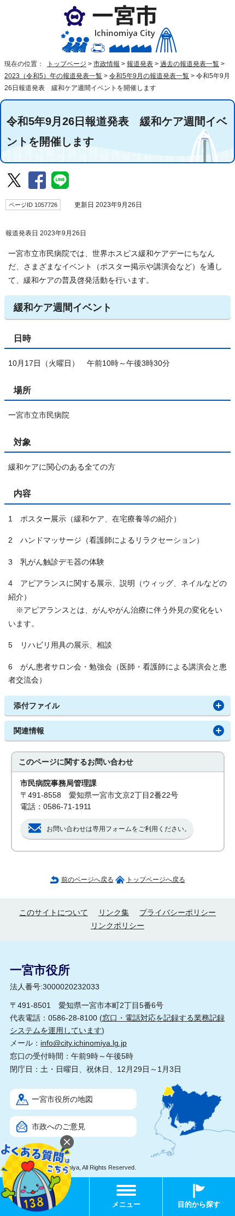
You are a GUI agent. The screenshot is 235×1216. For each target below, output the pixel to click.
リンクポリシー (117, 926)
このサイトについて (53, 913)
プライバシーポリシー (177, 913)
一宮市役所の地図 (62, 1099)
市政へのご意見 (58, 1127)
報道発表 (140, 64)
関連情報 (29, 731)
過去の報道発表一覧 (189, 64)
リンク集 (113, 913)
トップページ (66, 64)
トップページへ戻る (155, 879)
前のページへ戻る (87, 879)
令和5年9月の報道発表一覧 (149, 76)
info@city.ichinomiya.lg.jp (83, 1043)
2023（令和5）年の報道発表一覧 (53, 76)
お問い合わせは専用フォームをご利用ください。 (118, 829)
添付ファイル (37, 706)
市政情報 (106, 64)
